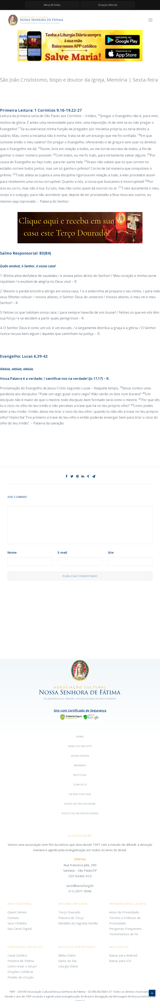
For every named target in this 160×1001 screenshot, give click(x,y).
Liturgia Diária (68, 966)
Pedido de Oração (21, 977)
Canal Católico (17, 955)
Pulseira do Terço (71, 918)
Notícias (80, 775)
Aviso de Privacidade (80, 803)
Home (80, 736)
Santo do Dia (67, 961)
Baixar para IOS (120, 961)
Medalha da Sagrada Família (78, 923)
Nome (12, 552)
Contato (79, 784)
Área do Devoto (80, 746)
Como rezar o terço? (22, 966)
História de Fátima (21, 961)
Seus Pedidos (17, 923)
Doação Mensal (107, 5)
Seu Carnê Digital (20, 929)
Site (111, 552)
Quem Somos (17, 912)
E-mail (62, 552)
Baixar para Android (123, 955)
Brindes (80, 765)
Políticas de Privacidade (80, 813)
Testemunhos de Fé (123, 934)
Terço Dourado (69, 912)
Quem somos (80, 755)
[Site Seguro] (80, 716)
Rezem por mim (80, 794)
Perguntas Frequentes (125, 929)
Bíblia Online (67, 955)
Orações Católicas (20, 971)
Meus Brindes (52, 5)
